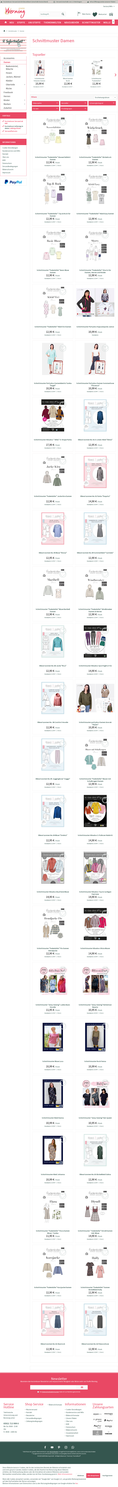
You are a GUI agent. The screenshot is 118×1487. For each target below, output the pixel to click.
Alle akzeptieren (93, 1475)
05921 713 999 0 (11, 1423)
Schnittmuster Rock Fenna (95, 1061)
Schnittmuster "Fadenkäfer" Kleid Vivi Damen (53, 326)
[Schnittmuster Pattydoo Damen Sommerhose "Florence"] (39, 68)
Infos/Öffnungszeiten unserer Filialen (102, 2)
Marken (7, 104)
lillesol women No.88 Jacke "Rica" (52, 666)
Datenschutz (7, 163)
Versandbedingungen (10, 166)
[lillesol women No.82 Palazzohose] (68, 68)
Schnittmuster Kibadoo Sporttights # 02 (95, 666)
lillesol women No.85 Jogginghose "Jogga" (53, 779)
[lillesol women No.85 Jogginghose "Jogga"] (53, 755)
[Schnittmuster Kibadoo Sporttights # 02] (95, 641)
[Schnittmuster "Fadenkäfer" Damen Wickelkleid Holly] (95, 1263)
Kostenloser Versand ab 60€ (14, 122)
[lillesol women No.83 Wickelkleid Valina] (95, 1150)
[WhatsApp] (73, 1447)
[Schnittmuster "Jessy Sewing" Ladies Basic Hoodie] (53, 980)
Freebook (8, 92)
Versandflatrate (11, 131)
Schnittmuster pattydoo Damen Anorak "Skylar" (95, 723)
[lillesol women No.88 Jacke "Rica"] (53, 641)
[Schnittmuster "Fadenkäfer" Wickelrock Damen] (95, 133)
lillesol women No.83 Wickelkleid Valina (95, 1174)
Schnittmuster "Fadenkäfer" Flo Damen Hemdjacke (53, 949)
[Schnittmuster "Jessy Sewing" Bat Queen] (95, 1094)
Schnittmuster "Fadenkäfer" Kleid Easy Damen (95, 213)
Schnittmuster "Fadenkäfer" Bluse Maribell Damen (53, 610)
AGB (4, 160)
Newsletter (30, 1415)
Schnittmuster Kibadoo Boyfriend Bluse (53, 892)
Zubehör (8, 108)
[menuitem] (108, 6)
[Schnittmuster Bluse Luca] (53, 1037)
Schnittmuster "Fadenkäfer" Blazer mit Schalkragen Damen (95, 780)
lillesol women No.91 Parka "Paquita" (95, 496)
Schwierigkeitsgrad (96, 103)
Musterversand (31, 1409)
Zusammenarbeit (72, 1433)
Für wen (35, 109)
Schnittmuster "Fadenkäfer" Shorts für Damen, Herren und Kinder (95, 271)
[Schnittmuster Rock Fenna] (95, 1037)
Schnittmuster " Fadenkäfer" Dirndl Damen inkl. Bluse (95, 1232)
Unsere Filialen (71, 1418)
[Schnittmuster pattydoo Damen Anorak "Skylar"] (95, 698)
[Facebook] (45, 1447)
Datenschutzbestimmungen (50, 1392)
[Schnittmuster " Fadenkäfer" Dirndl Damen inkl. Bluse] (95, 1207)
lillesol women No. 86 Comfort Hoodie (52, 722)
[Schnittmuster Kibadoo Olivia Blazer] (95, 924)
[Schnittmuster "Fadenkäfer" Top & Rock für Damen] (53, 189)
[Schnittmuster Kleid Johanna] (53, 1150)
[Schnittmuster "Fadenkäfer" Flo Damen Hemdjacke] (53, 924)
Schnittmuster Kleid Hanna (53, 1118)
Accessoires (9, 58)
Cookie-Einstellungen (10, 148)
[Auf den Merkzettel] (38, 63)
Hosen (9, 72)
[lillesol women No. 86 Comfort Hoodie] (53, 698)
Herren (7, 96)
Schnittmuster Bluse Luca (52, 1061)
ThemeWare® (77, 1456)
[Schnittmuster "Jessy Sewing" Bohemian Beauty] (95, 980)
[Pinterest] (59, 1447)
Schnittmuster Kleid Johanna (53, 1174)
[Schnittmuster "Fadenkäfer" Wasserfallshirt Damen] (53, 133)
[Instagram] (66, 1447)
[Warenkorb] (111, 14)
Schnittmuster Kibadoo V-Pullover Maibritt (95, 835)
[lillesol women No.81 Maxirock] (53, 1320)
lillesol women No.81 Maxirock (53, 1344)
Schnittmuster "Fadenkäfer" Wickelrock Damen (95, 158)
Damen (7, 62)
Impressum (6, 172)
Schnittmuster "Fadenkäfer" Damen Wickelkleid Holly (95, 1288)
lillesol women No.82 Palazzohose (68, 79)
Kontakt (5, 154)
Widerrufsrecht (7, 169)
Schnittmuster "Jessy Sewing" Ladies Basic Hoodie (53, 1006)
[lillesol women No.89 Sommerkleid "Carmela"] (95, 528)
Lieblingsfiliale (15, 128)
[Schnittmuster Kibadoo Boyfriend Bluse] (53, 867)
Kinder (7, 100)
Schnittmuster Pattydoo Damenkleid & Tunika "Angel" (53, 384)
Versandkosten (53, 1451)
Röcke (9, 88)
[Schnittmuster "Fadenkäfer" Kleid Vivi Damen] (53, 302)
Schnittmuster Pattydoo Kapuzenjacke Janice (95, 326)
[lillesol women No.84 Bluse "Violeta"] (53, 811)
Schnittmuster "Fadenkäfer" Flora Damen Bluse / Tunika (53, 1232)
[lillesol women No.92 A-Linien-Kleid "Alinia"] (95, 415)
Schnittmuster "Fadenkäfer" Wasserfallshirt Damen (53, 158)
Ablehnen (80, 1475)
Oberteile (10, 84)
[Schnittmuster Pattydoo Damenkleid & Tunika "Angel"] (53, 359)
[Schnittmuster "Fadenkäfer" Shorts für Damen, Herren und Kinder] (95, 246)
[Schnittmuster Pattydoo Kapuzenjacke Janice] (95, 302)
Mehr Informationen (65, 1474)
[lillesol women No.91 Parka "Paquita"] (95, 472)
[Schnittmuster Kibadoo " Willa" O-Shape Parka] (53, 415)
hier (76, 1483)
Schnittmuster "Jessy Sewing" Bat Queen (95, 1118)
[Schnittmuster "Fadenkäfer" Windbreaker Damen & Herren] (95, 585)
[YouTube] (52, 1447)
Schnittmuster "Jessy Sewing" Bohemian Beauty (95, 1006)
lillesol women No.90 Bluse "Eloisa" (53, 553)
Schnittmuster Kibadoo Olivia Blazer (95, 948)
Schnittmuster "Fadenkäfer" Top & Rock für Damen (52, 214)
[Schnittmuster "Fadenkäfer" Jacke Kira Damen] (53, 472)
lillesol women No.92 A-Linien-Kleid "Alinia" (95, 439)
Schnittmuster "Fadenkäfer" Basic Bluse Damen (53, 271)
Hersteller (64, 103)
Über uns (5, 157)
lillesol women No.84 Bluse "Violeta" (52, 835)
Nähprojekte (37, 103)
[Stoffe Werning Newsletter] (13, 45)
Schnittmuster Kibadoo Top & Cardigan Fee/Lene (95, 893)
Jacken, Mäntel (13, 76)
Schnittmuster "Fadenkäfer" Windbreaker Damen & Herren (95, 610)
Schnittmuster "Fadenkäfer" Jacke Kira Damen (53, 496)
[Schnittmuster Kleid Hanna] (53, 1094)
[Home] (5, 22)
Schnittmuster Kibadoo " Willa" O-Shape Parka (53, 439)
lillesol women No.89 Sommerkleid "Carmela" (95, 553)
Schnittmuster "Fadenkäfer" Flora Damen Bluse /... (96, 79)
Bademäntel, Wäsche (12, 67)
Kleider (9, 80)
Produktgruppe (66, 109)
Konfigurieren (107, 1475)
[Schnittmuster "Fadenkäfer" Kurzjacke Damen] (53, 1263)
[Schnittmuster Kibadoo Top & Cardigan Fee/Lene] (95, 867)
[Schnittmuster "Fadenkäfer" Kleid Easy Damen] (95, 189)
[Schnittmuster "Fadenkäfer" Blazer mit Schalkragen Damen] (95, 755)
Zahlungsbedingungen (34, 1421)
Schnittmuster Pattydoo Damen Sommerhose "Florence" (39, 79)
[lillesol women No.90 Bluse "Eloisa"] (53, 528)
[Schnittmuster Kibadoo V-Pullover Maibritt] (95, 811)
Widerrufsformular (55, 1405)
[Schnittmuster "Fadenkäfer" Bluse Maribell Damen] (53, 585)
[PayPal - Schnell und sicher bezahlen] (13, 182)
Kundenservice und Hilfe (11, 151)
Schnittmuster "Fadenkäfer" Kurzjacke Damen (52, 1287)
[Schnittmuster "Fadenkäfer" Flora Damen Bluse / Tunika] (96, 68)
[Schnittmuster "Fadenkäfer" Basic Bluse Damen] (53, 246)
